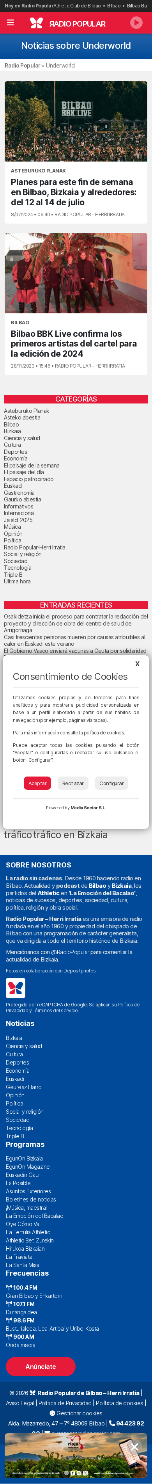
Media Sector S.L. (88, 807)
